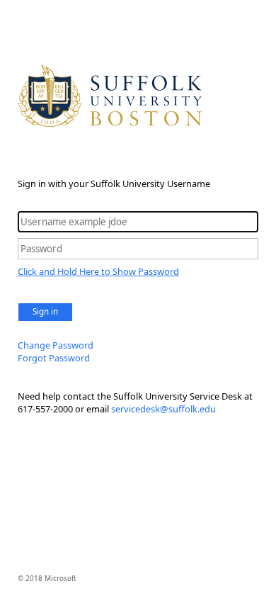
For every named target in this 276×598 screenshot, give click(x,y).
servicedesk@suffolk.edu (163, 408)
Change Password (55, 345)
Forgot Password (54, 357)
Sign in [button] (45, 311)
